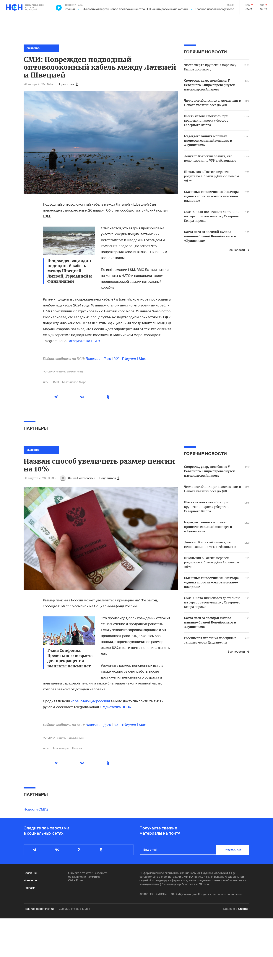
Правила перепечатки (39, 909)
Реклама (29, 888)
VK (116, 359)
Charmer (243, 909)
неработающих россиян (90, 701)
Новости (93, 359)
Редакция (30, 873)
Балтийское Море (74, 382)
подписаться (233, 849)
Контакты (30, 880)
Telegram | (130, 359)
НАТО (55, 382)
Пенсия (77, 748)
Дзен (107, 359)
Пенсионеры (60, 748)
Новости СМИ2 (36, 809)
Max (142, 359)
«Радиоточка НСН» (84, 341)
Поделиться (66, 84)
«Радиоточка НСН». (116, 707)
